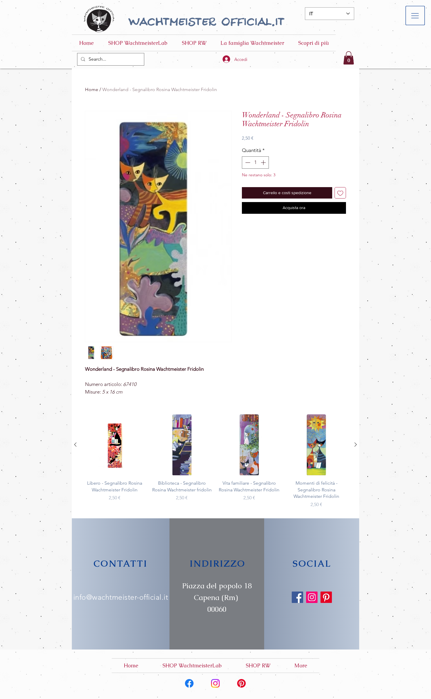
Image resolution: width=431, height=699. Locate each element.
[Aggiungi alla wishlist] (340, 193)
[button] (415, 15)
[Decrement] (247, 162)
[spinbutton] (255, 162)
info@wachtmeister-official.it (120, 597)
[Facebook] (297, 597)
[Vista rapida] (114, 445)
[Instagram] (312, 597)
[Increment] (263, 162)
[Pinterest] (326, 597)
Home (91, 89)
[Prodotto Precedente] (75, 444)
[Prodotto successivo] (355, 444)
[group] (215, 461)
